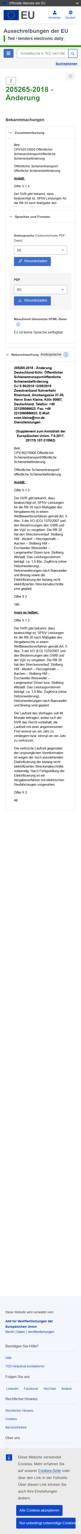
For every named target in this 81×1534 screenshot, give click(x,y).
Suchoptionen (66, 63)
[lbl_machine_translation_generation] (18, 324)
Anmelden (54, 17)
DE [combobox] (19, 250)
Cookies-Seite (49, 1471)
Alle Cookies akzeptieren (39, 1510)
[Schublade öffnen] (11, 81)
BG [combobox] (19, 289)
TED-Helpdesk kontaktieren (25, 1366)
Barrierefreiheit (16, 1427)
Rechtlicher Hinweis (19, 1410)
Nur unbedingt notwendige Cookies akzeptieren (47, 1523)
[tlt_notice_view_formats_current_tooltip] (66, 354)
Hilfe (8, 1358)
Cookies (11, 1419)
